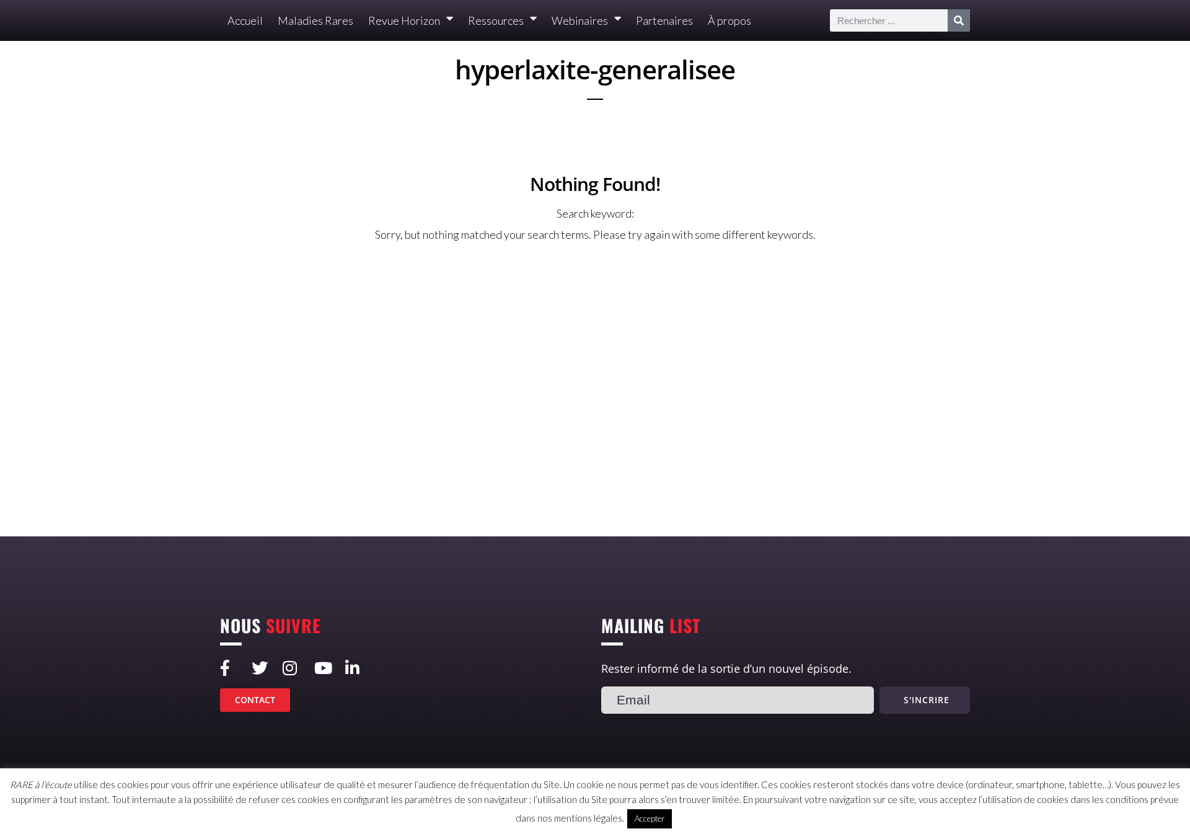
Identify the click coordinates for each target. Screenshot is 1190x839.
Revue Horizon (404, 20)
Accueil (245, 20)
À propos (729, 20)
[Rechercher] (959, 20)
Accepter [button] (649, 818)
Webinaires (580, 20)
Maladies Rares (315, 20)
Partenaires (664, 20)
